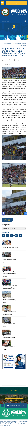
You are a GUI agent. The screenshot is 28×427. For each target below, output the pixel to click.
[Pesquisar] (25, 21)
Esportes (7, 64)
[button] (2, 3)
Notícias (6, 220)
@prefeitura (14, 29)
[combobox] (12, 21)
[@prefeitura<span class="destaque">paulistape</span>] (14, 26)
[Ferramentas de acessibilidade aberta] (3, 213)
